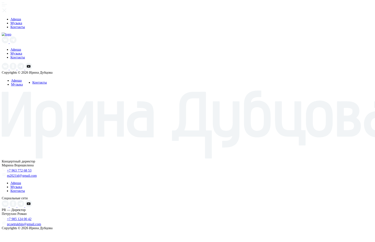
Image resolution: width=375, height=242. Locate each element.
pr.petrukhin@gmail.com (24, 224)
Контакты (17, 27)
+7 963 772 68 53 (19, 170)
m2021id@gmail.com (22, 175)
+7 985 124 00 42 (19, 219)
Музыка (16, 23)
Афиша (15, 19)
